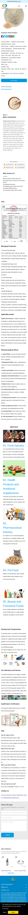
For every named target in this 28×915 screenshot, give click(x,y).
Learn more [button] (5, 908)
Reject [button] (4, 912)
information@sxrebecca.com (14, 1)
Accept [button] (13, 912)
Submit (7, 835)
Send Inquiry (13, 80)
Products (4, 887)
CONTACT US (5, 890)
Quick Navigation (6, 884)
